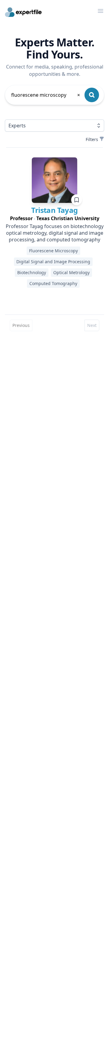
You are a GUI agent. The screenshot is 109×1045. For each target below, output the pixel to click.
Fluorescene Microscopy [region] (53, 251)
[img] (54, 180)
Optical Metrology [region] (71, 272)
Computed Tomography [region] (53, 283)
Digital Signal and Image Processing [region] (53, 261)
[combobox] (46, 95)
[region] (54, 218)
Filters (92, 139)
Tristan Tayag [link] (54, 210)
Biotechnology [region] (31, 272)
